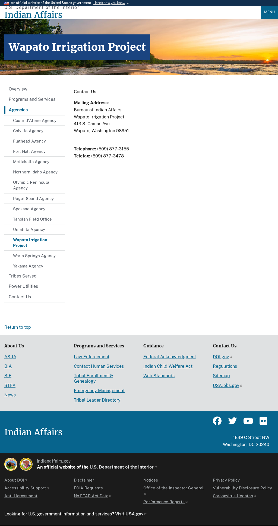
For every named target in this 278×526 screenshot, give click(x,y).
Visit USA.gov (129, 514)
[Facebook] (217, 423)
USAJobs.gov (226, 385)
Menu (269, 12)
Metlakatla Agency (31, 161)
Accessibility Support (25, 488)
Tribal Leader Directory (97, 400)
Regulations (225, 366)
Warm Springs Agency (34, 255)
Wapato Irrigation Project (30, 242)
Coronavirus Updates (233, 495)
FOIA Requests (88, 488)
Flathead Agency (29, 141)
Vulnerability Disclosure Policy (242, 488)
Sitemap (221, 375)
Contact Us (20, 296)
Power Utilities (23, 286)
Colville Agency (28, 130)
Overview (18, 89)
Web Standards (159, 375)
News (10, 395)
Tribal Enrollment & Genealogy (93, 378)
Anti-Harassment (20, 495)
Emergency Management (99, 390)
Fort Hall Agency (29, 151)
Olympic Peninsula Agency (31, 185)
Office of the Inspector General (173, 488)
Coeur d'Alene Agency (34, 120)
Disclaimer (84, 480)
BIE (7, 375)
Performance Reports (164, 501)
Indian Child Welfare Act (167, 366)
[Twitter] (232, 423)
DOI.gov (221, 356)
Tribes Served (23, 276)
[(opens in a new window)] (10, 464)
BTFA (9, 385)
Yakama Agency (28, 266)
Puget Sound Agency (33, 198)
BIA (8, 366)
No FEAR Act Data (91, 495)
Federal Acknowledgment (169, 356)
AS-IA (10, 356)
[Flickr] (262, 423)
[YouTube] (247, 423)
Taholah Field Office (32, 219)
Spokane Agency (29, 208)
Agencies (18, 109)
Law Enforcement (91, 356)
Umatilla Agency (29, 229)
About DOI (14, 480)
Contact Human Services (99, 366)
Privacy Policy (226, 480)
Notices (150, 480)
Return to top (17, 327)
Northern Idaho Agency (35, 172)
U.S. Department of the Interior (122, 467)
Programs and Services (32, 99)
